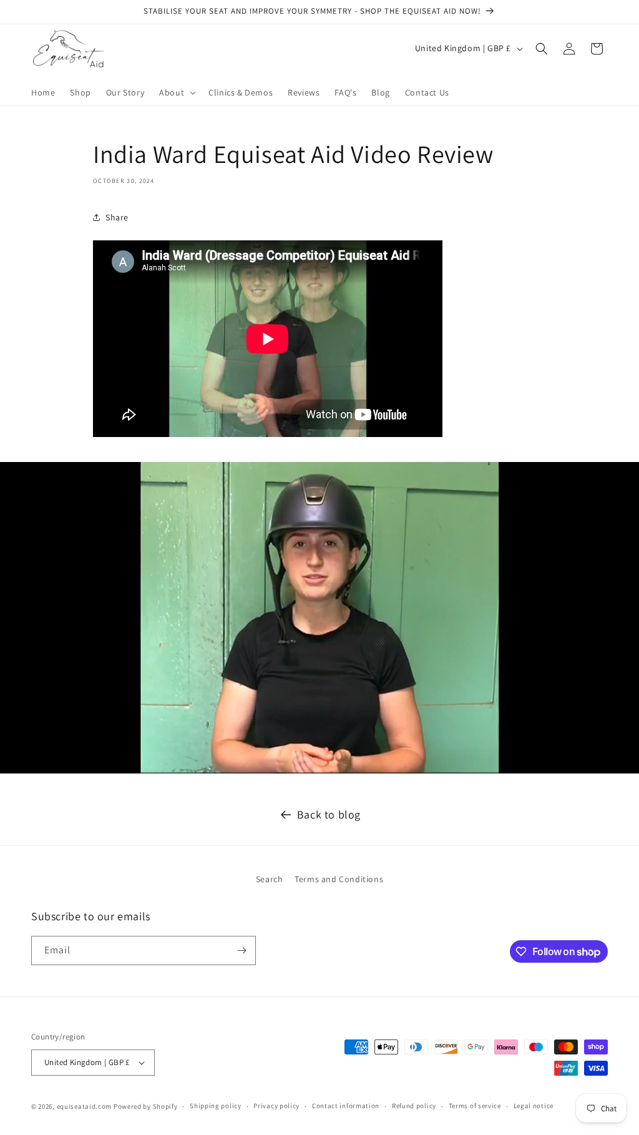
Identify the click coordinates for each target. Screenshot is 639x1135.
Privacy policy (276, 1105)
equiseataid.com (84, 1106)
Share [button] (117, 217)
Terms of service (475, 1105)
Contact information (345, 1105)
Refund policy (414, 1105)
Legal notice (534, 1105)
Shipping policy (215, 1105)
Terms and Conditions (339, 879)
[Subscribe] (241, 950)
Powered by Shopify (146, 1106)
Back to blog (329, 814)
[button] (176, 92)
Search (269, 879)
